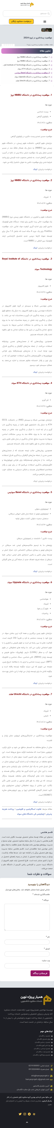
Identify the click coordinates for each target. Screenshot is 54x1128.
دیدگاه (45, 900)
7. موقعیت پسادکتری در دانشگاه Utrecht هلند (33, 80)
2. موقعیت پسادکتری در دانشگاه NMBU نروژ (33, 61)
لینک (35, 169)
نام (48, 937)
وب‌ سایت (46, 961)
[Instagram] (24, 1114)
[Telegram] (29, 1114)
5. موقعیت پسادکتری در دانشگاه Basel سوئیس (32, 72)
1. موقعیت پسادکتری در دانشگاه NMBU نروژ (33, 57)
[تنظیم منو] (44, 21)
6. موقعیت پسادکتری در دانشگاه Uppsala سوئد (32, 76)
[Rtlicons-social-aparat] (34, 1114)
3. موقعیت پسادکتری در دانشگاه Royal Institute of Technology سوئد (26, 65)
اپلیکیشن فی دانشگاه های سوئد (30, 814)
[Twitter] (20, 1114)
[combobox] (27, 13)
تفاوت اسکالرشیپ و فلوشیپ (28, 809)
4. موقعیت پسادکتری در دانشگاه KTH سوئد (34, 69)
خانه (51, 45)
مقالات (46, 45)
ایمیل (47, 949)
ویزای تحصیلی (36, 1014)
